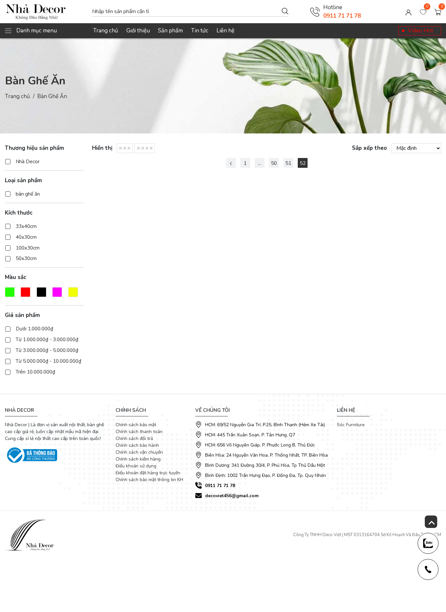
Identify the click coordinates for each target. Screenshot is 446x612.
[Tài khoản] (408, 12)
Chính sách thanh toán (139, 431)
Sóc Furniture (351, 425)
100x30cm (28, 248)
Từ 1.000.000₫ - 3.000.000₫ (47, 339)
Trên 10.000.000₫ (35, 372)
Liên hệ (225, 30)
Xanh (10, 292)
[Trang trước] (231, 163)
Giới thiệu (138, 30)
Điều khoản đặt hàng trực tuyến (148, 473)
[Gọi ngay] (315, 12)
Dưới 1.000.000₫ (34, 328)
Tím (57, 292)
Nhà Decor (28, 161)
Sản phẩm (170, 30)
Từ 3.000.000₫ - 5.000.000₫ (47, 350)
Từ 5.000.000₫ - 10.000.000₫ (48, 361)
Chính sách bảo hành (137, 445)
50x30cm (26, 258)
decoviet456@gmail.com (232, 496)
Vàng (73, 292)
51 (288, 163)
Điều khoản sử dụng (136, 466)
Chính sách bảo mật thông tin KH (149, 480)
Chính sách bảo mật (136, 425)
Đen (41, 292)
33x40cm (26, 226)
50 (274, 163)
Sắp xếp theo (369, 148)
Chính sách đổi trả (134, 438)
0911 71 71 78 (342, 16)
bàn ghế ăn (28, 194)
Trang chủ (105, 30)
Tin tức (199, 30)
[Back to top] (431, 521)
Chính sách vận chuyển (139, 452)
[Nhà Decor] (45, 12)
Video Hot (420, 30)
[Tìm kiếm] (285, 11)
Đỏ (25, 292)
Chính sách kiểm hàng (138, 459)
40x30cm (26, 237)
